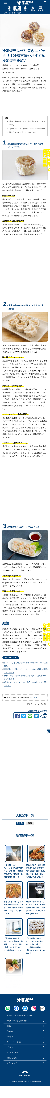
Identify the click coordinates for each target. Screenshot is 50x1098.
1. (7, 121)
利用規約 (10, 1037)
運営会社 (10, 1026)
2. (7, 129)
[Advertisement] (25, 764)
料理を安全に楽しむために (17, 1021)
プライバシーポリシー (15, 1042)
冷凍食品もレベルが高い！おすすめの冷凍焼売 (27, 129)
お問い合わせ (12, 1058)
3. (7, 132)
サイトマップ (12, 1063)
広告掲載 (10, 1031)
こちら (34, 697)
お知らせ (10, 1047)
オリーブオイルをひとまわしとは (19, 1015)
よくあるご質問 (12, 1052)
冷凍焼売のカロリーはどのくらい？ (23, 132)
